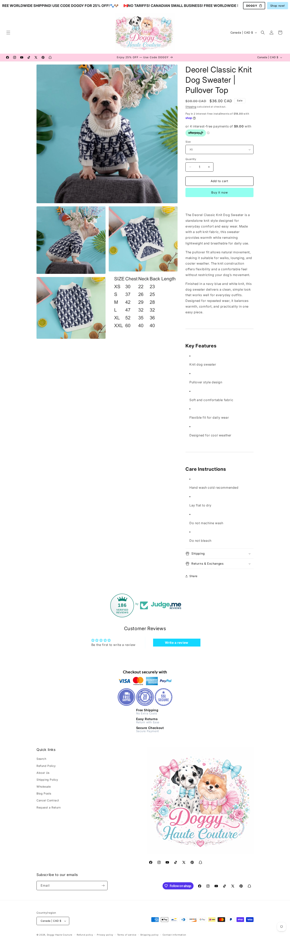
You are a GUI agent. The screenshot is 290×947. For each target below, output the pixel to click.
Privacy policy (105, 934)
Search (41, 758)
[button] (8, 32)
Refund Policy (46, 765)
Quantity (190, 159)
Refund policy (85, 934)
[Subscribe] (103, 885)
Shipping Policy (47, 779)
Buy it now (219, 192)
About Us (43, 772)
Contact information (174, 934)
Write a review (176, 643)
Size (188, 141)
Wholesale (43, 786)
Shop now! (277, 5)
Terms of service (126, 934)
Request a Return (48, 807)
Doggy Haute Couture (59, 934)
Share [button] (193, 576)
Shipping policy (149, 934)
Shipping (190, 106)
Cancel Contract (47, 800)
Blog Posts (43, 793)
